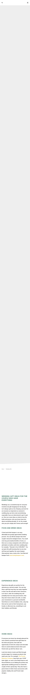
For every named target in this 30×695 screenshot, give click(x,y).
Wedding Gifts (10, 232)
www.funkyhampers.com (17, 555)
